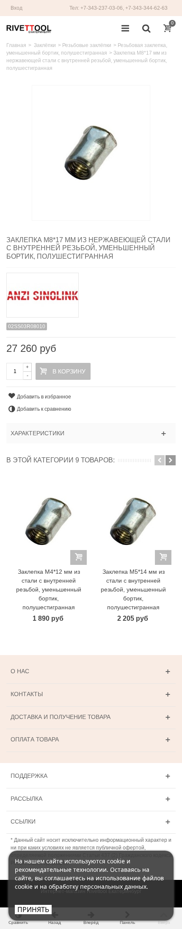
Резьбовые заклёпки (86, 45)
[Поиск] (146, 29)
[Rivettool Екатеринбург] (28, 28)
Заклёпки (45, 45)
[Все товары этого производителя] (91, 292)
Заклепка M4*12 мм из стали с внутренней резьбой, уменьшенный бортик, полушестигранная (48, 589)
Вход (16, 8)
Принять (33, 909)
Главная (16, 45)
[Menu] (125, 29)
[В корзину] (78, 557)
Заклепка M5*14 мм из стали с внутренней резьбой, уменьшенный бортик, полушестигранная (133, 589)
